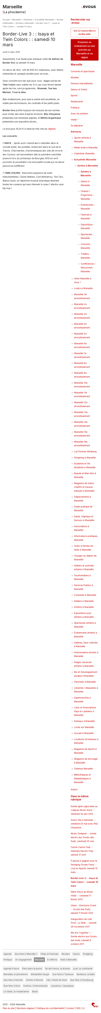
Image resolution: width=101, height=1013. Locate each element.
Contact (70, 1008)
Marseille (12, 6)
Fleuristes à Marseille (85, 682)
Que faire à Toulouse (62, 974)
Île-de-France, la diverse (57, 968)
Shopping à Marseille (85, 457)
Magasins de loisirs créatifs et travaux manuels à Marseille (84, 487)
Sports (74, 95)
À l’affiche (52, 959)
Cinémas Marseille (83, 768)
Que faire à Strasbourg (81, 980)
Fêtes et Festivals (49, 954)
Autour (74, 789)
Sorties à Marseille (87, 165)
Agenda (7, 954)
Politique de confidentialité (50, 1008)
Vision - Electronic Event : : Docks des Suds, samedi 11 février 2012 (83, 909)
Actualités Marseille (44, 19)
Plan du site (9, 1008)
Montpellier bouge (40, 974)
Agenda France (11, 968)
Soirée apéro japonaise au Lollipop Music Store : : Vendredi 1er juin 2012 (84, 810)
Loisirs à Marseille (83, 288)
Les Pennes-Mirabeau (85, 451)
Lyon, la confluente (82, 968)
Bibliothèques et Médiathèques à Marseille (82, 778)
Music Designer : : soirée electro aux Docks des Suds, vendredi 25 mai (83, 837)
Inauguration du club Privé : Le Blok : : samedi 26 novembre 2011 (83, 923)
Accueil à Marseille (83, 733)
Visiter (74, 119)
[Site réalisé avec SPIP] (95, 1005)
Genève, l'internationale (35, 985)
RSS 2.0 (80, 1008)
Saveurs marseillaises (82, 83)
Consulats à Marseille (85, 595)
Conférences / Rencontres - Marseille (88, 267)
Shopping (87, 954)
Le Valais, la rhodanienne (16, 991)
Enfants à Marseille (84, 607)
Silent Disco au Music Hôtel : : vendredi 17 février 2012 (82, 895)
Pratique (75, 107)
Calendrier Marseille (84, 153)
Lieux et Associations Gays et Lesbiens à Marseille (85, 711)
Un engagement (23, 959)
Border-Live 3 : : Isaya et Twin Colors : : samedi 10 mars (84, 882)
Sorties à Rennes (34, 980)
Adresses (27, 19)
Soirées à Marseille (25, 23)
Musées (75, 77)
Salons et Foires (79, 89)
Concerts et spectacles (83, 71)
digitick (52, 128)
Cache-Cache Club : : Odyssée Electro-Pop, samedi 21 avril (82, 851)
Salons (76, 954)
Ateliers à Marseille (84, 601)
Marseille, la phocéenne (16, 974)
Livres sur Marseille (84, 727)
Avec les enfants (79, 113)
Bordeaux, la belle (86, 974)
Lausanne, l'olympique (62, 985)
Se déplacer (77, 125)
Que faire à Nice (12, 985)
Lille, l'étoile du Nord (56, 980)
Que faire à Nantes (13, 980)
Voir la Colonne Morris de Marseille (85, 32)
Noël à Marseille (68, 959)
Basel (35, 991)
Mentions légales (25, 1008)
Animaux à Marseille (84, 721)
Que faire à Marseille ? (26, 954)
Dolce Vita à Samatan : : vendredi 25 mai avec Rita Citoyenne (84, 824)
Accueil (6, 19)
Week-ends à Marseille (86, 147)
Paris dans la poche (32, 968)
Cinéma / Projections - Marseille (87, 195)
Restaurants (77, 101)
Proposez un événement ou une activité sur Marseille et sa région (84, 50)
